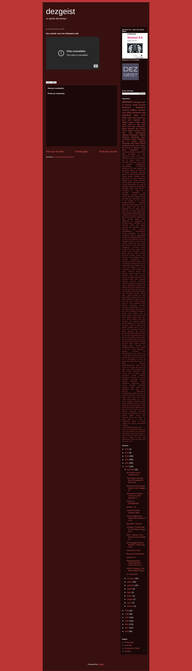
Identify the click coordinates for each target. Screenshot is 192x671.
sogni (143, 277)
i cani (137, 347)
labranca (125, 137)
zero (127, 441)
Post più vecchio (108, 151)
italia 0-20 (140, 115)
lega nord (142, 367)
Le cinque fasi (132, 574)
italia (131, 162)
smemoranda (141, 423)
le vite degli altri (132, 367)
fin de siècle (135, 209)
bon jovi (125, 301)
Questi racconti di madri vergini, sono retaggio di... (136, 488)
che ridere (127, 112)
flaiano (141, 188)
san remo (132, 199)
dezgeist (60, 11)
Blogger (101, 664)
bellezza (128, 297)
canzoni (133, 245)
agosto (130, 589)
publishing (138, 407)
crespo (129, 315)
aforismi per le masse (133, 186)
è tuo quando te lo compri (133, 201)
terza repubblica (140, 431)
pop (130, 227)
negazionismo (141, 391)
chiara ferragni (129, 309)
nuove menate (131, 399)
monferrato (142, 385)
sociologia (138, 277)
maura (124, 196)
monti (133, 269)
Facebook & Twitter (132, 648)
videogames (132, 285)
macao (143, 373)
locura (132, 265)
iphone (130, 355)
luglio (129, 592)
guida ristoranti (128, 128)
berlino (143, 243)
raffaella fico (135, 413)
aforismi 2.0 (131, 557)
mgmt (143, 383)
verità (135, 105)
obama (143, 225)
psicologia (135, 137)
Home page (81, 151)
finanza (138, 255)
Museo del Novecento (135, 554)
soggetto (125, 425)
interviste (125, 162)
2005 (127, 624)
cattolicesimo (134, 307)
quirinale (124, 273)
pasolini (139, 269)
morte (138, 387)
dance (139, 315)
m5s (130, 133)
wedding (124, 439)
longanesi (138, 265)
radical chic (126, 413)
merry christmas (134, 223)
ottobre (130, 582)
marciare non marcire (138, 377)
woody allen (141, 439)
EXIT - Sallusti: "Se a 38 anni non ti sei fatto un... (136, 537)
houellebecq (140, 133)
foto (144, 120)
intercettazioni (126, 353)
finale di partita (135, 325)
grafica (143, 337)
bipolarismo (131, 299)
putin (143, 271)
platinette (125, 405)
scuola (124, 233)
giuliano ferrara (140, 333)
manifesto (142, 375)
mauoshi (142, 194)
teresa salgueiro (140, 279)
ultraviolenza (131, 283)
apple (143, 186)
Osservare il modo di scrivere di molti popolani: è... (135, 496)
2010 (127, 466)
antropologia (126, 166)
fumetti (131, 257)
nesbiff (134, 393)
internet (142, 143)
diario (139, 317)
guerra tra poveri (128, 174)
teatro (131, 279)
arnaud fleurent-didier (138, 291)
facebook (142, 253)
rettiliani (124, 415)
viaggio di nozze (135, 437)
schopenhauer (140, 231)
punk (143, 407)
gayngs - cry (131, 507)
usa (128, 237)
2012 (127, 460)
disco (143, 317)
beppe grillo (140, 122)
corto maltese (133, 313)
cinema (125, 110)
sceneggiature (127, 231)
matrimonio (126, 146)
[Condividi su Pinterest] (55, 82)
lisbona (142, 128)
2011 (127, 463)
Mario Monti (132, 287)
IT (132, 148)
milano (134, 118)
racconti (138, 273)
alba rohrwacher (138, 126)
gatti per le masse (129, 211)
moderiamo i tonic (134, 550)
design (134, 317)
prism (143, 405)
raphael (137, 131)
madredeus (133, 150)
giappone (131, 331)
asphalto (136, 120)
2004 (127, 628)
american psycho (135, 241)
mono (132, 387)
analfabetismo (140, 164)
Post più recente (54, 151)
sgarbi (133, 156)
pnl (123, 199)
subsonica (125, 279)
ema (139, 319)
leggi (123, 369)
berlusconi (141, 118)
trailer (132, 433)
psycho (138, 271)
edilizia (134, 319)
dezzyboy (134, 172)
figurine (124, 323)
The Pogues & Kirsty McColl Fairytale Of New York (135, 480)
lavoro (124, 367)
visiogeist (133, 237)
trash (124, 117)
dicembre (131, 470)
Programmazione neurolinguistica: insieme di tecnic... (135, 563)
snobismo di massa (137, 233)
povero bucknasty (135, 405)
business (142, 305)
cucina (138, 160)
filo (131, 168)
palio (143, 399)
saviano (124, 277)
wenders (139, 285)
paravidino (137, 401)
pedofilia (130, 403)
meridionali (125, 383)
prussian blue (130, 407)
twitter (124, 283)
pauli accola (133, 180)
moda (143, 223)
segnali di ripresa (138, 421)
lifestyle (124, 180)
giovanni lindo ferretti (129, 333)
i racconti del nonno (129, 215)
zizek (130, 441)
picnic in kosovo (140, 403)
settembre (131, 585)
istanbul (139, 168)
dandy (143, 207)
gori (134, 168)
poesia (131, 122)
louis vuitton (126, 371)
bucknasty (125, 152)
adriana (142, 141)
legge (128, 265)
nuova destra (127, 131)
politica (133, 110)
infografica (141, 178)
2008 (127, 614)
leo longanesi (139, 217)
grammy (124, 339)
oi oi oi (139, 399)
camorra (128, 245)
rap (141, 413)
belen (124, 297)
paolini (124, 401)
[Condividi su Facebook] (53, 82)
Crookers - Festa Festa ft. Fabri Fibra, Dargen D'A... (136, 529)
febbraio (130, 606)
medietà (124, 381)
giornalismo (141, 211)
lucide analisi (140, 219)
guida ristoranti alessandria (131, 213)
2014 (127, 453)
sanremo (125, 229)
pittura (129, 182)
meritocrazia (135, 383)
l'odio (123, 357)
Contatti (127, 651)
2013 (127, 456)
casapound (125, 247)
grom (138, 339)
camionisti (125, 307)
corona (132, 249)
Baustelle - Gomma (134, 524)
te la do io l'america (128, 431)
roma (131, 275)
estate (133, 139)
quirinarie (131, 273)
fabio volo (134, 188)
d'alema (138, 249)
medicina (142, 379)
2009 (127, 611)
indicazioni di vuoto (129, 178)
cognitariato (133, 311)
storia (134, 182)
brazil (143, 150)
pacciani (125, 227)
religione (125, 135)
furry (139, 329)
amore (143, 241)
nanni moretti (140, 389)
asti (129, 117)
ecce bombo (126, 319)
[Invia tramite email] (47, 82)
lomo (127, 369)
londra (132, 369)
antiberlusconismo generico (133, 203)
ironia (134, 355)
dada (135, 315)
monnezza (125, 387)
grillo (135, 339)
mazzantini (134, 379)
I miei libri (128, 645)
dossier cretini (139, 148)
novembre (131, 578)
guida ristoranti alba (135, 341)
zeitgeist (142, 135)
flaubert (130, 327)
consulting (126, 139)
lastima (128, 263)
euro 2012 (134, 253)
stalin (124, 429)
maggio (130, 599)
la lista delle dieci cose (133, 361)
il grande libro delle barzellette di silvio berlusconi (133, 154)
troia (135, 433)
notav (124, 399)
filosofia (132, 152)
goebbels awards (135, 337)
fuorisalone (133, 329)
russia (138, 415)
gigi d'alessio (140, 331)
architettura (127, 291)
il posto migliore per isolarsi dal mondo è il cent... (136, 518)
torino (143, 137)
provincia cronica (139, 227)
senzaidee (131, 277)
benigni (134, 297)
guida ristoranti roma (139, 261)
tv (140, 156)
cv (132, 315)
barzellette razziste (132, 293)
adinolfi (138, 287)
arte (137, 128)
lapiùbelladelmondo (128, 365)
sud (127, 429)
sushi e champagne (137, 235)
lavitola (143, 365)
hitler (143, 213)
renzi (143, 413)
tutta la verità (140, 199)
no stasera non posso (135, 395)
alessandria (131, 289)
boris (123, 245)
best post (126, 120)
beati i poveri (127, 295)
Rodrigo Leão (141, 237)
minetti (124, 385)
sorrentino (125, 235)
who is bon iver (132, 439)
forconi (143, 209)
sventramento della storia (137, 429)
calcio (124, 124)
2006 (127, 621)
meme (143, 267)
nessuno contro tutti (130, 225)
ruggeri (131, 415)
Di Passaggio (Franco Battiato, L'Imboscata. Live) (136, 545)
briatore (136, 301)
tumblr (124, 237)
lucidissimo (136, 371)
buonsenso (133, 305)
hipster (124, 122)
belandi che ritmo (139, 295)
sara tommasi (138, 229)
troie (139, 433)
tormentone (125, 433)
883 (144, 285)
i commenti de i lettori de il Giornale (133, 190)
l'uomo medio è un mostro (135, 357)
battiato (143, 293)
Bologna (124, 287)
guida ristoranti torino (136, 176)
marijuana (125, 379)
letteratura (140, 107)
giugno (130, 596)
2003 (127, 631)
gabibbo (136, 257)
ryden (127, 199)
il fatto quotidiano (137, 349)
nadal (132, 389)
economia (126, 143)
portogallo (134, 135)
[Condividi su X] (51, 82)
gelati (143, 329)
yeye (123, 441)
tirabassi (125, 281)
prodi (123, 407)
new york (136, 162)
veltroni (124, 285)
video (130, 124)
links (124, 150)
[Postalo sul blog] (49, 82)
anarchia (138, 289)
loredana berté (141, 369)
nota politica (141, 397)
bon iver (142, 299)
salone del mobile (135, 417)
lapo (137, 365)
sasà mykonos (140, 275)
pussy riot (125, 409)
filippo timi (130, 323)
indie (143, 160)
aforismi (127, 101)
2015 (127, 449)
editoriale (125, 209)
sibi (137, 156)
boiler (137, 299)
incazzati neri (138, 351)
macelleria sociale (129, 375)
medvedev (133, 381)
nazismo (125, 391)
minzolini (132, 385)
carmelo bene (141, 245)
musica (142, 105)
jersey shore (141, 355)
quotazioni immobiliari (137, 411)
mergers (142, 381)
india (123, 263)
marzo (129, 603)
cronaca (141, 110)
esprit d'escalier (134, 251)
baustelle (125, 188)
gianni (124, 331)
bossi (131, 301)
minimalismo (126, 269)
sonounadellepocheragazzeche (132, 427)
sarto (129, 419)
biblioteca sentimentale (130, 205)
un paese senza (140, 283)
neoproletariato (127, 393)
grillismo (130, 339)
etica (143, 319)
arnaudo (124, 243)
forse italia (135, 143)
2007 (127, 617)
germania (142, 172)
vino (144, 437)
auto (123, 293)
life (144, 168)
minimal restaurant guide (136, 196)
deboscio (126, 107)
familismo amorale (128, 255)
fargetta (143, 321)
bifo (138, 297)
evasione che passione (130, 321)
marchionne (126, 377)
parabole (130, 401)
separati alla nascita (129, 423)
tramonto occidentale (137, 281)
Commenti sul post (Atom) (64, 157)
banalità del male (134, 243)
